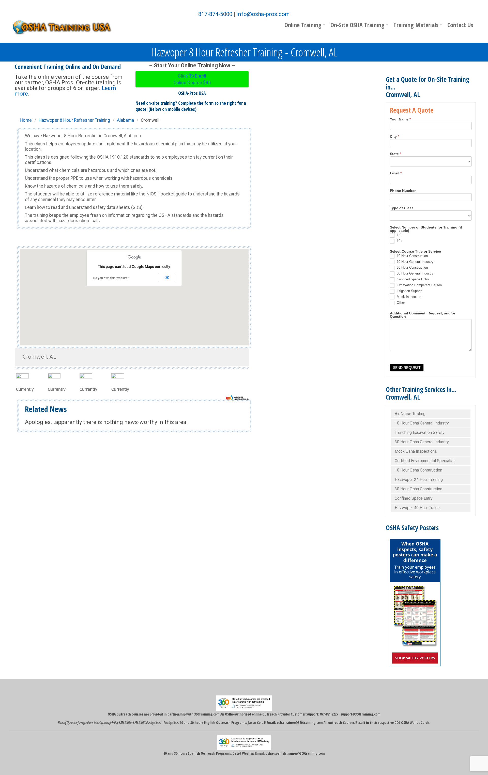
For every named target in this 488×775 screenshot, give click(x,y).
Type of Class (402, 208)
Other (400, 303)
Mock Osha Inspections (416, 451)
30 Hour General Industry (415, 273)
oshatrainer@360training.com (300, 722)
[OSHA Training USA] (65, 26)
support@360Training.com (360, 714)
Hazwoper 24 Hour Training (419, 479)
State (395, 154)
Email (396, 173)
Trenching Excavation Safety (420, 432)
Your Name (400, 119)
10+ (399, 241)
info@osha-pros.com (263, 14)
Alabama (125, 120)
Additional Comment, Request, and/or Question (422, 315)
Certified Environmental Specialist (425, 460)
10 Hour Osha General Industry (422, 423)
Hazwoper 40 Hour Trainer (418, 507)
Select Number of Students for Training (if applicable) (426, 229)
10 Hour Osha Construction (418, 470)
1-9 (398, 235)
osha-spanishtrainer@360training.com (295, 753)
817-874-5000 (215, 14)
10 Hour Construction (412, 256)
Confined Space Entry (412, 279)
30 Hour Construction (412, 267)
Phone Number (403, 191)
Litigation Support (409, 291)
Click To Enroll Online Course (192, 79)
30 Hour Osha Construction (418, 489)
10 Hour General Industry (415, 262)
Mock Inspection (408, 297)
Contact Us (460, 25)
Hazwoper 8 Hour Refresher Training (74, 120)
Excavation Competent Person (419, 285)
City (394, 137)
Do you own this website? (111, 278)
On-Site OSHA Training (357, 25)
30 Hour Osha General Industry (422, 441)
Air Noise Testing (410, 413)
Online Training (303, 25)
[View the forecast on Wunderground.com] (237, 397)
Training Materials (415, 25)
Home (26, 120)
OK (166, 278)
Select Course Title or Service (415, 251)
